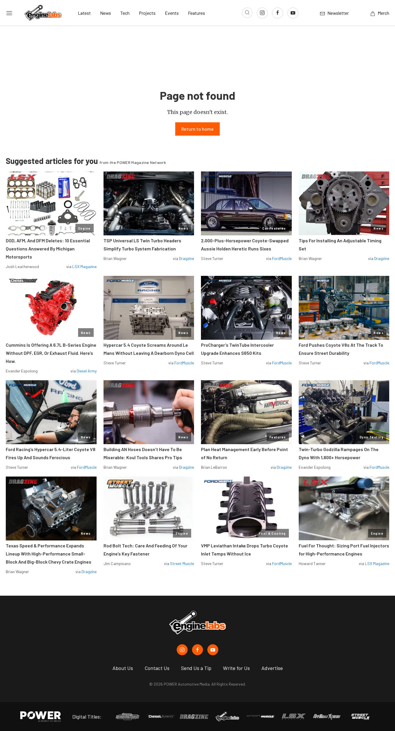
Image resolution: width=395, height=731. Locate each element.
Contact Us (157, 668)
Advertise (272, 668)
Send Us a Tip (196, 668)
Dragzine (186, 258)
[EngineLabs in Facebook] (197, 649)
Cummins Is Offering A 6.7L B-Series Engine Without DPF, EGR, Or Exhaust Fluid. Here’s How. (51, 353)
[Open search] (247, 13)
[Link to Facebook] (277, 13)
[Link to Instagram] (262, 13)
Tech (125, 13)
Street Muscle (182, 563)
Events (172, 13)
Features (196, 13)
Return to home (197, 129)
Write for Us (236, 668)
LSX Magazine (84, 266)
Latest (84, 13)
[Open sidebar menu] (9, 13)
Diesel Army (87, 370)
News (105, 13)
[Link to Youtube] (292, 13)
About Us (122, 668)
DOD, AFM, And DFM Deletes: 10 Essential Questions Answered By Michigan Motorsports (48, 248)
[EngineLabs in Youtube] (212, 649)
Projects (147, 13)
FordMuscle (282, 258)
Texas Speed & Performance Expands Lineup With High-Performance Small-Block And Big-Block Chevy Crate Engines (48, 553)
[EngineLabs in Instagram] (182, 649)
